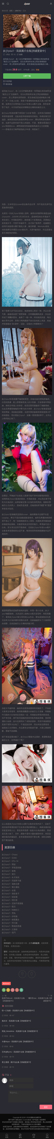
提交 (46, 1107)
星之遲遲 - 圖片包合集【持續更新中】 (17, 1062)
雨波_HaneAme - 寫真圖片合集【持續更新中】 (20, 1031)
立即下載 (27, 76)
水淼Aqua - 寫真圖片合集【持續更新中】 (18, 1041)
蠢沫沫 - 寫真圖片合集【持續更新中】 (17, 1021)
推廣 (20, 54)
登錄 (37, 70)
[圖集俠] (27, 4)
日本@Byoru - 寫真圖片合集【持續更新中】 (19, 1052)
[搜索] (8, 3)
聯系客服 (8, 84)
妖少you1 (6, 983)
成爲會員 (35, 943)
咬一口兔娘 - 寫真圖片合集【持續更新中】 (18, 1010)
